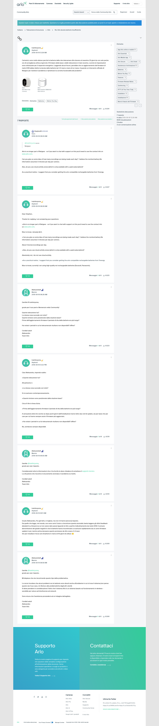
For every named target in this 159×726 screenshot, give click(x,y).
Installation (121, 93)
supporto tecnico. (88, 471)
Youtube (42, 697)
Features (120, 77)
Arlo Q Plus (69, 711)
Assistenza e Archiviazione (126, 65)
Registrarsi (123, 12)
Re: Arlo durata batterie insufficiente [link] (68, 30)
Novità (85, 702)
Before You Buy (52, 101)
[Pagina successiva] (140, 105)
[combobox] (103, 12)
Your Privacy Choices (44, 722)
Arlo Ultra (69, 698)
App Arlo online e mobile (126, 49)
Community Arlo (23, 12)
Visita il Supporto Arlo (42, 675)
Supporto (117, 3)
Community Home (88, 708)
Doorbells (58, 3)
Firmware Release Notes (125, 81)
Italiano (20, 30)
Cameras (49, 3)
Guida (139, 12)
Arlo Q (68, 708)
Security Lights (68, 3)
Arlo (48, 30)
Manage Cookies (59, 722)
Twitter (38, 697)
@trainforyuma (30, 143)
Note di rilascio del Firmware (127, 101)
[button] (111, 45)
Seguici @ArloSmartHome (111, 709)
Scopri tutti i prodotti (72, 714)
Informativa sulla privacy (30, 722)
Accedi (132, 12)
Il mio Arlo (126, 3)
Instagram (46, 697)
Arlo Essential (122, 53)
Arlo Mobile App (123, 57)
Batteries (41, 101)
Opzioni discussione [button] (141, 38)
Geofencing (121, 85)
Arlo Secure (121, 61)
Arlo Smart (134, 61)
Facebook (34, 697)
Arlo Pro (68, 702)
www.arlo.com (27, 154)
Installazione (122, 97)
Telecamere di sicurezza (35, 30)
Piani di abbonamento (36, 3)
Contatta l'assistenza (98, 665)
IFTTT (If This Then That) (125, 89)
